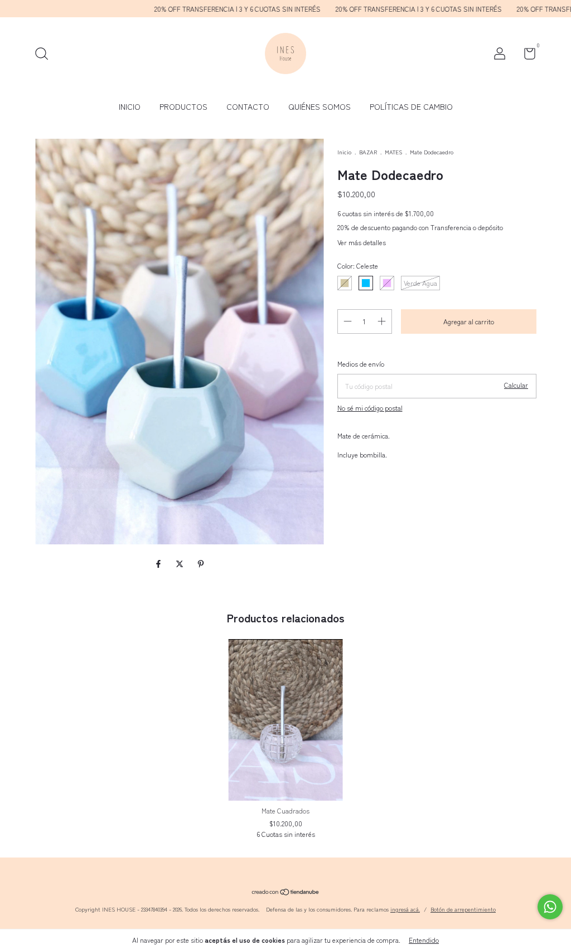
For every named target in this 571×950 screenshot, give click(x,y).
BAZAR (368, 152)
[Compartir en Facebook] (159, 563)
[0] (525, 55)
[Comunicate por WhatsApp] (550, 906)
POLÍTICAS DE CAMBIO (411, 106)
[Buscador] (45, 55)
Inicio (344, 152)
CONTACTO (247, 106)
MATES (393, 152)
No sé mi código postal (370, 407)
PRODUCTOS (183, 106)
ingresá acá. (405, 909)
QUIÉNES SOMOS (319, 106)
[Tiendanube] (286, 892)
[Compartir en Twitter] (181, 563)
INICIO (130, 106)
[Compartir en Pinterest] (201, 563)
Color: (357, 265)
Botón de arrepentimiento (463, 909)
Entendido (424, 939)
